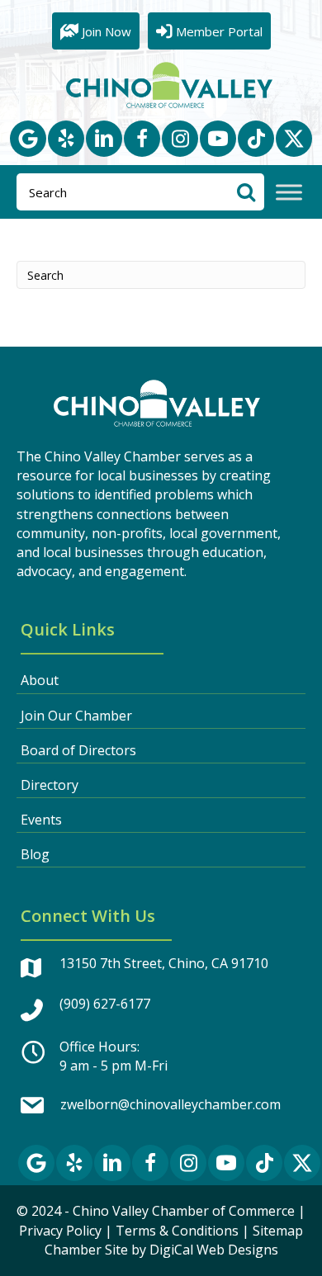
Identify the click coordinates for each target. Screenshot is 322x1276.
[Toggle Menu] (289, 193)
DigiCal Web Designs (213, 1250)
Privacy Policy (60, 1231)
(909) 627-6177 (104, 1004)
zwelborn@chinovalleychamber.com (170, 1104)
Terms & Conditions (177, 1231)
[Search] (245, 191)
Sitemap (278, 1231)
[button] (28, 139)
